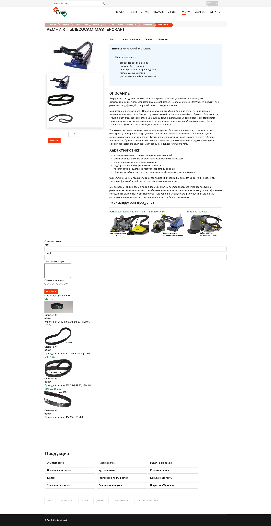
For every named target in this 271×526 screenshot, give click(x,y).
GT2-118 (48, 299)
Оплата (84, 501)
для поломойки (157, 211)
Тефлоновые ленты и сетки (113, 478)
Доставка (101, 501)
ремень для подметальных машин (128, 211)
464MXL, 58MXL (52, 388)
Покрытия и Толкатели (162, 485)
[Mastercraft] (61, 100)
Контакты (215, 12)
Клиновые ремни (159, 470)
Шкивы (51, 478)
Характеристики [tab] (131, 39)
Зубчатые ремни (56, 463)
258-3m (48, 325)
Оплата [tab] (149, 39)
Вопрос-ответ (67, 501)
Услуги (133, 12)
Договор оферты (121, 501)
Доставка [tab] (162, 39)
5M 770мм (49, 357)
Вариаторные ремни (161, 463)
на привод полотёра (196, 211)
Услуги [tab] (113, 39)
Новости (159, 12)
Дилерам (173, 12)
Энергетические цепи (110, 485)
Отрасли (145, 12)
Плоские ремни (107, 463)
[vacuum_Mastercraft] (75, 54)
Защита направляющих (59, 485)
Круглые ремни (107, 470)
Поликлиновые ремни (59, 470)
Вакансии (200, 12)
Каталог (186, 12)
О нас (50, 501)
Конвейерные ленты (161, 478)
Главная (120, 12)
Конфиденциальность (147, 501)
